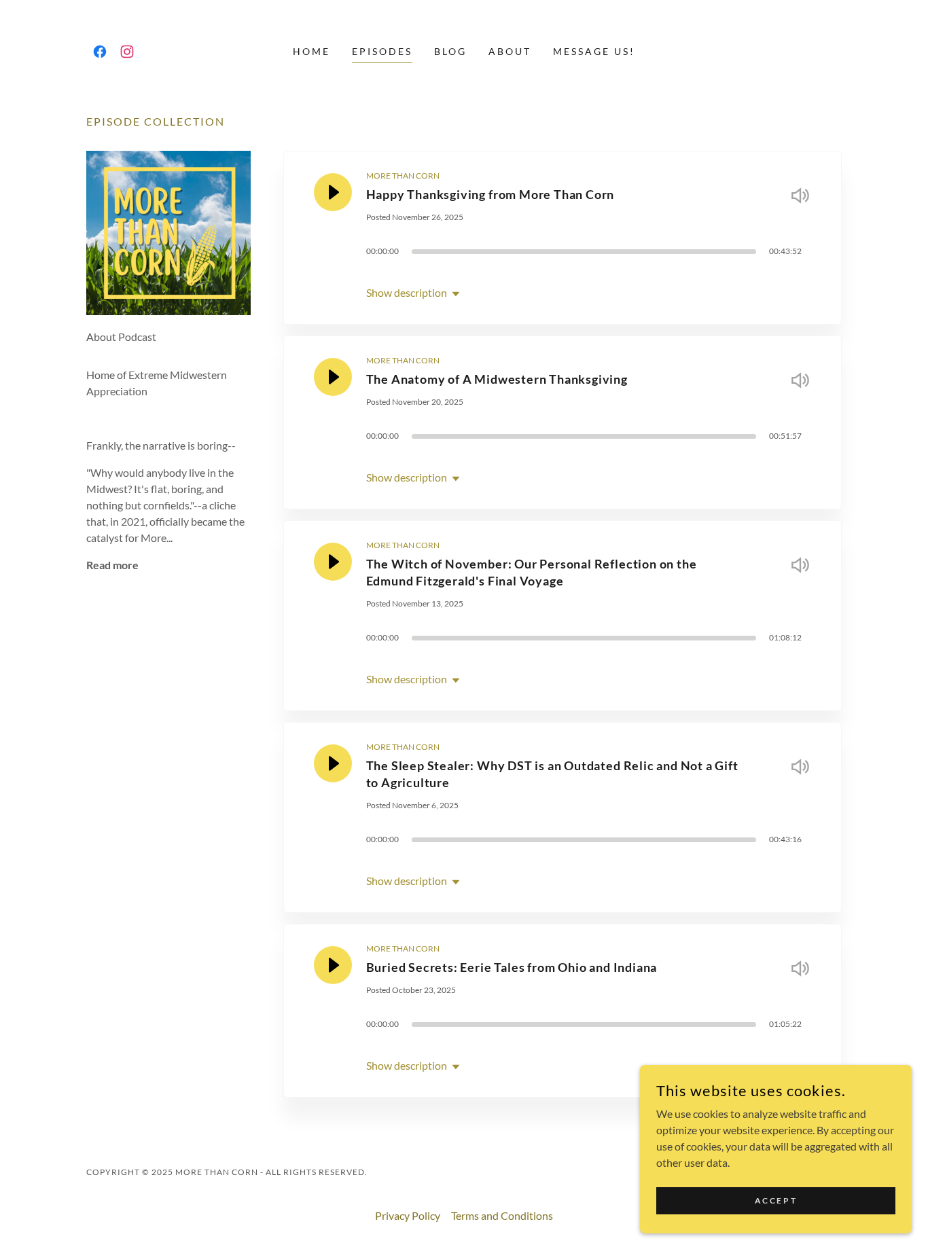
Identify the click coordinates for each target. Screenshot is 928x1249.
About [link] (509, 51)
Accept (776, 1200)
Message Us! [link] (594, 51)
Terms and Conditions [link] (502, 1215)
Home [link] (311, 51)
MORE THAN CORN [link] (403, 175)
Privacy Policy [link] (407, 1215)
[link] (99, 51)
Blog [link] (450, 51)
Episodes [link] (382, 51)
